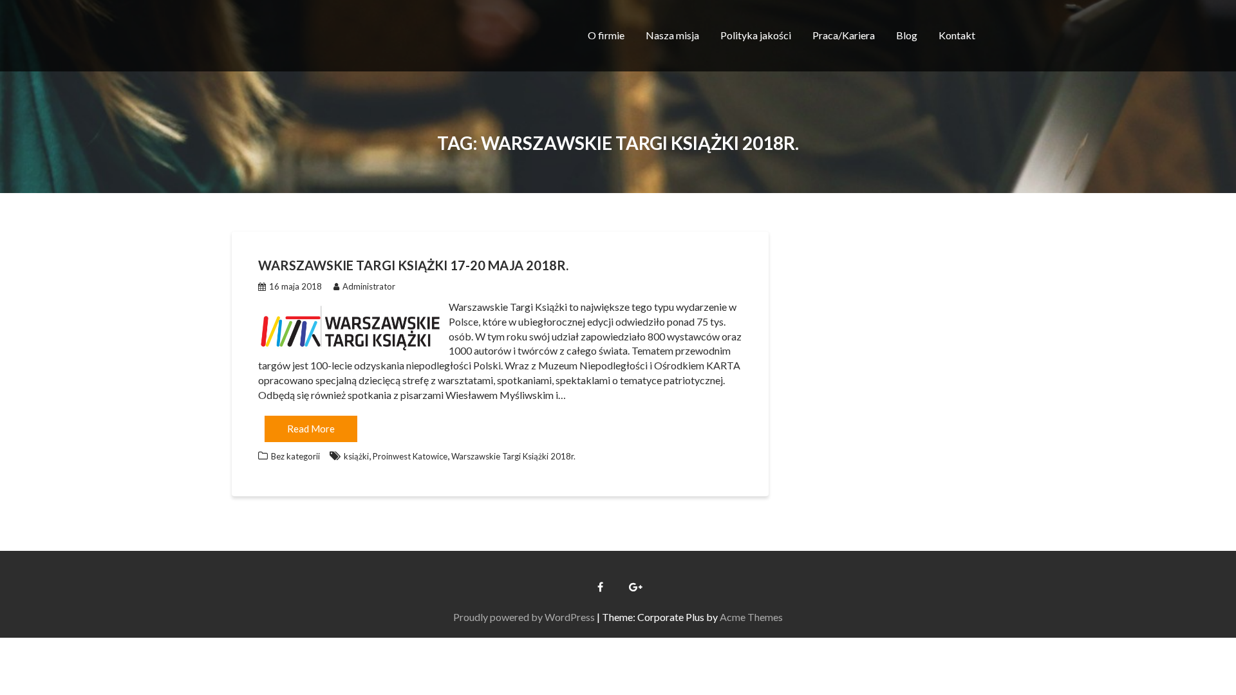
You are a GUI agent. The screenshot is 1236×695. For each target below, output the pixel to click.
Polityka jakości (755, 35)
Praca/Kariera (843, 35)
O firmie (606, 35)
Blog (906, 35)
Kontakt (957, 35)
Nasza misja (672, 35)
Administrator (368, 286)
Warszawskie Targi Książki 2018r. (513, 456)
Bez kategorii (295, 456)
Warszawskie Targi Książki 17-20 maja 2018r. (413, 265)
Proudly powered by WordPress (524, 617)
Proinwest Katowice (410, 456)
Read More (311, 428)
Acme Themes (751, 617)
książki (356, 456)
